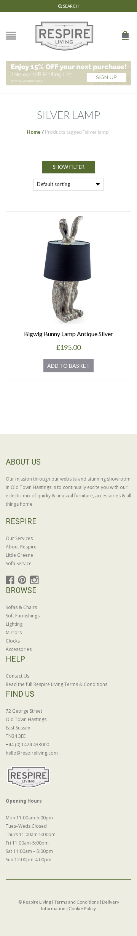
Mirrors (14, 632)
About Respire (21, 546)
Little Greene (19, 555)
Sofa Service (19, 563)
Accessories (19, 649)
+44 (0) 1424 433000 (27, 744)
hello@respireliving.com (32, 753)
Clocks (13, 641)
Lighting (14, 624)
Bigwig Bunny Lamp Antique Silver (68, 333)
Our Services (19, 538)
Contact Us (17, 676)
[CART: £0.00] (125, 31)
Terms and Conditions (76, 902)
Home (34, 132)
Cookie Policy (82, 908)
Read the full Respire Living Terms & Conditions (56, 684)
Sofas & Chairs (21, 607)
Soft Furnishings (23, 615)
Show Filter (68, 167)
